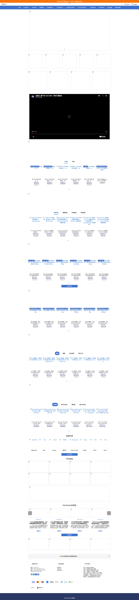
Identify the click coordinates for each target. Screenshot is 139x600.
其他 (73, 161)
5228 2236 (39, 571)
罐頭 (57, 353)
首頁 (19, 7)
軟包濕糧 (71, 353)
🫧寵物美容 (93, 7)
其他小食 (80, 353)
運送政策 (59, 567)
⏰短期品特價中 (71, 7)
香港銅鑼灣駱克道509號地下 (94, 576)
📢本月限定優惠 (82, 7)
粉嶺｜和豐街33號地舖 (88, 567)
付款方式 (59, 569)
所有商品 (34, 7)
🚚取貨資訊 (101, 7)
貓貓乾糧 (56, 212)
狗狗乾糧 (74, 212)
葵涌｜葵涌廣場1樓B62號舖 (89, 569)
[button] (69, 556)
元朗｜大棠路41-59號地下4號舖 (90, 571)
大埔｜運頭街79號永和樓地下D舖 (90, 570)
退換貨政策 (59, 570)
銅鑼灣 (84, 576)
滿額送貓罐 (118, 7)
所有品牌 (26, 7)
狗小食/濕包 (64, 404)
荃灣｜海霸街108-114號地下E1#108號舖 (92, 572)
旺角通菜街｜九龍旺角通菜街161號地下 (92, 575)
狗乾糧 (55, 404)
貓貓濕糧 (65, 212)
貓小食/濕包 (82, 404)
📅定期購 (109, 7)
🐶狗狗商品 (60, 7)
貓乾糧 (73, 404)
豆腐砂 (66, 161)
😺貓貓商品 (50, 7)
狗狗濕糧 (83, 212)
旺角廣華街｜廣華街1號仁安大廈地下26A (92, 574)
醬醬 (64, 353)
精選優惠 (41, 7)
